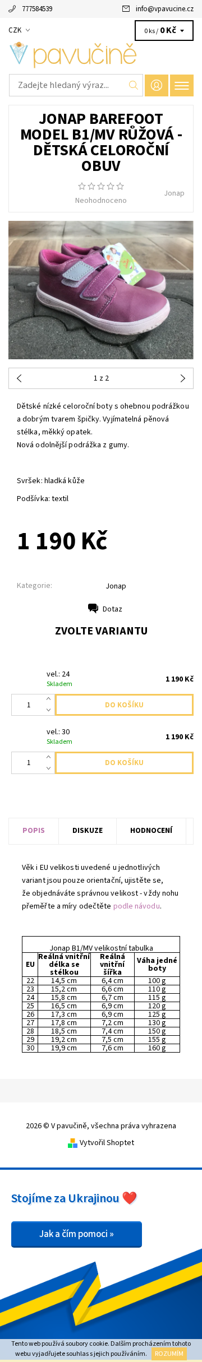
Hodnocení (151, 830)
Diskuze (87, 830)
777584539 (37, 9)
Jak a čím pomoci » (76, 1234)
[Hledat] (134, 85)
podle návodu (136, 906)
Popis (33, 830)
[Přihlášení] (156, 85)
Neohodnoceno (101, 201)
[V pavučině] (101, 55)
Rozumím (169, 1354)
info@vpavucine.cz (165, 9)
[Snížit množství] (51, 710)
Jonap (174, 193)
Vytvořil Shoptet (107, 1142)
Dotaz (112, 609)
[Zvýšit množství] (51, 699)
